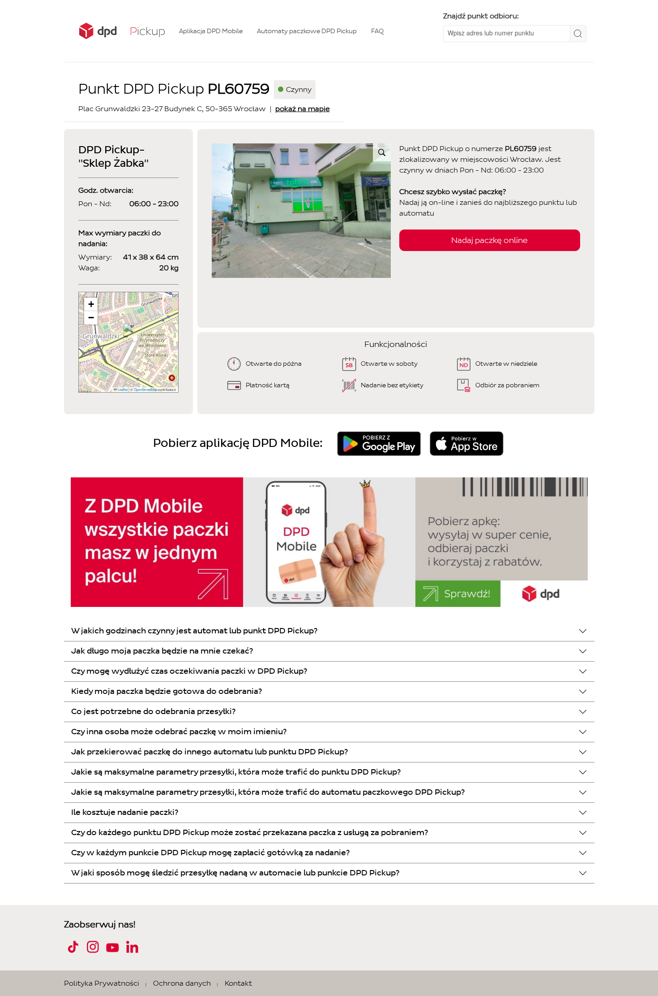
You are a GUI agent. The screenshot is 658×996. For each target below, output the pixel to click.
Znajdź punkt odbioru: (481, 16)
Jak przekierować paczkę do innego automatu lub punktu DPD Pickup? (209, 752)
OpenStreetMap (145, 389)
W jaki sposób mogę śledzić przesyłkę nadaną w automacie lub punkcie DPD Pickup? (235, 873)
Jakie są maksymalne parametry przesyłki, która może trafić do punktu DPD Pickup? (236, 772)
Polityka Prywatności (101, 983)
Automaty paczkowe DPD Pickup (307, 31)
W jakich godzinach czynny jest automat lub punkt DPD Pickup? (194, 631)
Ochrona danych (182, 983)
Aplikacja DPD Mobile (211, 31)
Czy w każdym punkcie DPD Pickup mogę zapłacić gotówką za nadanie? (210, 853)
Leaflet (122, 389)
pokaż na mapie (302, 108)
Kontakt (238, 983)
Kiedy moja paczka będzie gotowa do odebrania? (166, 691)
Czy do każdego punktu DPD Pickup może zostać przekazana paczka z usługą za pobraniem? (249, 832)
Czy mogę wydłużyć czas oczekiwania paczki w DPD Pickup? (189, 671)
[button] (129, 333)
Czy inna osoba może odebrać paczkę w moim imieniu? (178, 732)
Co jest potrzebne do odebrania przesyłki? (153, 711)
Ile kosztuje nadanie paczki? (124, 812)
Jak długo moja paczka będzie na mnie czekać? (162, 651)
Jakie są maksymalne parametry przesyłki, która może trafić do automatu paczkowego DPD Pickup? (268, 792)
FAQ (377, 31)
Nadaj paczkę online (489, 240)
